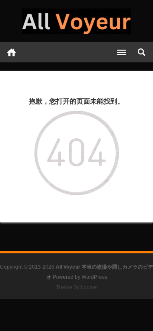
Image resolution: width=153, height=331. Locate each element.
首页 (11, 52)
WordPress (94, 277)
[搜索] (141, 52)
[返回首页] (76, 116)
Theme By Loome (76, 287)
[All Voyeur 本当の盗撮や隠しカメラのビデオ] (76, 21)
